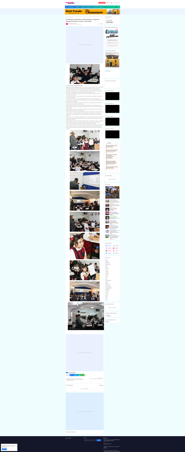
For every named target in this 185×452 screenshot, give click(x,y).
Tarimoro (106, 292)
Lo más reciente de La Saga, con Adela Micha (112, 146)
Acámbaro (106, 261)
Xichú (106, 298)
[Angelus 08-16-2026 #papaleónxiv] (107, 209)
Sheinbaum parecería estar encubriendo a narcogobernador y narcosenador (112, 156)
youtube (116, 248)
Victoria (106, 295)
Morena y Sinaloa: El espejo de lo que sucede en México (112, 150)
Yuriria (106, 299)
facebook (109, 245)
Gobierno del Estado (75, 16)
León (106, 277)
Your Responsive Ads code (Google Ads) (85, 44)
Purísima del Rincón (108, 280)
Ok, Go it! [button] (4, 449)
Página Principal (68, 16)
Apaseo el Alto (107, 262)
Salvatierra (106, 283)
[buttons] (107, 3)
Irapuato (106, 274)
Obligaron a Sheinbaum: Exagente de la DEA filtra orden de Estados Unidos (111, 162)
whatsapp (116, 245)
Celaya (106, 267)
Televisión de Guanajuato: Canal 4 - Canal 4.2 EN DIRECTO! (111, 447)
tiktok (117, 250)
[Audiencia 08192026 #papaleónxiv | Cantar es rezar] (107, 217)
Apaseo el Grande (108, 264)
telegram (109, 253)
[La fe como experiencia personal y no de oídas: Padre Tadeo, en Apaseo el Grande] (107, 200)
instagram (109, 248)
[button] (118, 7)
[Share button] (86, 375)
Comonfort (106, 268)
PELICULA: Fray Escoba (107, 443)
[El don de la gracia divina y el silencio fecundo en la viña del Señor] (107, 205)
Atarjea (106, 265)
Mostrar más (101, 385)
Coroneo (106, 270)
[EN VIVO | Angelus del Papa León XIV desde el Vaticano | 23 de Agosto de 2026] (107, 226)
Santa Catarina (107, 289)
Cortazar (106, 271)
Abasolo (106, 259)
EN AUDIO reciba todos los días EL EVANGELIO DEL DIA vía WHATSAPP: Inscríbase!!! (112, 440)
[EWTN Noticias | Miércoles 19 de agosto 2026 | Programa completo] (107, 213)
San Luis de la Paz (108, 286)
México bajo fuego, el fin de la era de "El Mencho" (112, 167)
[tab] (66, 7)
